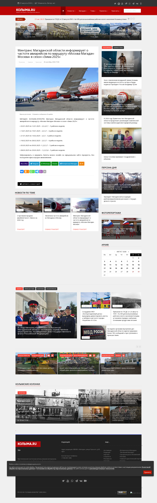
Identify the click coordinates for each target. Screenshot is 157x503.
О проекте (107, 456)
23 (138, 268)
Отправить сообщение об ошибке (42, 114)
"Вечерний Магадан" (127, 452)
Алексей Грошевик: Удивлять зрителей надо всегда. (92, 415)
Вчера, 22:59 (85, 337)
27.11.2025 (48, 210)
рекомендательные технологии (102, 469)
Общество (35, 323)
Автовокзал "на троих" (29, 411)
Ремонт (118, 355)
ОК (82, 163)
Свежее (19, 288)
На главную (108, 450)
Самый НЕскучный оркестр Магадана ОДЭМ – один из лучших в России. (92, 419)
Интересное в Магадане (128, 450)
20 (121, 268)
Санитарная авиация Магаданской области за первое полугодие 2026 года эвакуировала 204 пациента (125, 32)
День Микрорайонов (80, 355)
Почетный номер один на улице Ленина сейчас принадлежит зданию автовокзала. (45, 416)
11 (110, 265)
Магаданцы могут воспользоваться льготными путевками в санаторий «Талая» (63, 32)
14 (127, 265)
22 (133, 268)
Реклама (123, 456)
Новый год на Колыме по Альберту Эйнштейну (125, 393)
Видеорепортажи (37, 355)
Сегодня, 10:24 (86, 306)
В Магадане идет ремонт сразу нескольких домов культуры (118, 369)
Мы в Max (24, 163)
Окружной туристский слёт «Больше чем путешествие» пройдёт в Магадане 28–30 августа (94, 32)
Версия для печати (25, 114)
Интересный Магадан (69, 163)
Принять (147, 472)
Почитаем (22, 393)
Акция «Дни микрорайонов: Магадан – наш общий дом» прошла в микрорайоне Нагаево (77, 369)
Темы (92, 11)
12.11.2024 (76, 210)
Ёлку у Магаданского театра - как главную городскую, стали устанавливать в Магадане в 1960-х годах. (94, 401)
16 (138, 265)
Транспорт (38, 62)
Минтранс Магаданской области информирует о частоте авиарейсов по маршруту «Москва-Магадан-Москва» (83, 220)
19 (116, 268)
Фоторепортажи (111, 213)
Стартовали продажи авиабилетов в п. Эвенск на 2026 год (27, 218)
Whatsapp (46, 163)
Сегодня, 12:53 (22, 323)
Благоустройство (24, 355)
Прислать (115, 11)
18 (110, 268)
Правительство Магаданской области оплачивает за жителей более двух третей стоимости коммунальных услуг (31, 31)
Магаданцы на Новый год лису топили (92, 396)
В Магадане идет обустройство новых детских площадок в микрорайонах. (36, 369)
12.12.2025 (20, 210)
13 (121, 265)
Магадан (82, 11)
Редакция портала (107, 453)
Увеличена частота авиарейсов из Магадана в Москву (56, 217)
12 (116, 265)
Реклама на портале (108, 460)
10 (104, 265)
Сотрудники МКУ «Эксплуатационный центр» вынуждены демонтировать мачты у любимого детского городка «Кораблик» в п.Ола (95, 316)
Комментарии (118, 47)
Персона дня (109, 167)
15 (133, 265)
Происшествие (29, 288)
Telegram (35, 163)
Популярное (107, 47)
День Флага (44, 323)
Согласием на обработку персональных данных (55, 469)
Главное (30, 62)
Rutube (54, 163)
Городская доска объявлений (130, 454)
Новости (70, 11)
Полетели (22, 62)
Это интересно (51, 288)
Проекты (103, 11)
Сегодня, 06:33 (117, 306)
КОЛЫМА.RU (25, 10)
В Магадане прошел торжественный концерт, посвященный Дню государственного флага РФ (118, 231)
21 (127, 268)
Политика (40, 288)
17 (104, 268)
